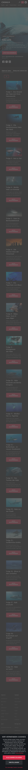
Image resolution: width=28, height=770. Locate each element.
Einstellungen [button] (14, 762)
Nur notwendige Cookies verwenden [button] (14, 767)
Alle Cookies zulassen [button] (14, 757)
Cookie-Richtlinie (19, 753)
